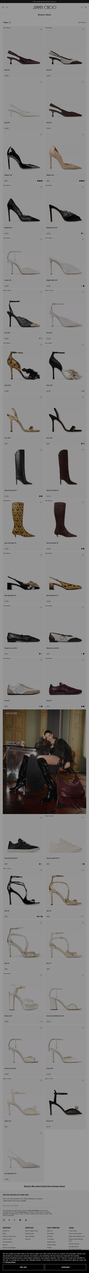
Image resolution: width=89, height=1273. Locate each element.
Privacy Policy (10, 1262)
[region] (44, 1261)
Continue (66, 1267)
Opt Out (23, 1267)
